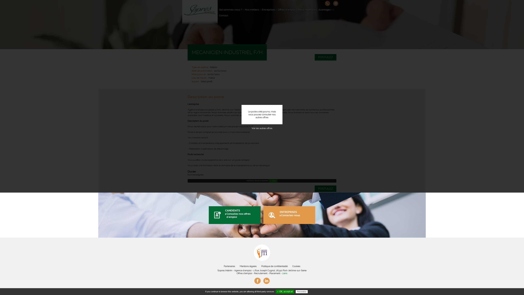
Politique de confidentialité (274, 266)
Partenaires (229, 266)
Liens (284, 273)
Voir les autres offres (262, 128)
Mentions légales (248, 266)
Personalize (301, 292)
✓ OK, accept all (285, 291)
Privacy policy (315, 291)
